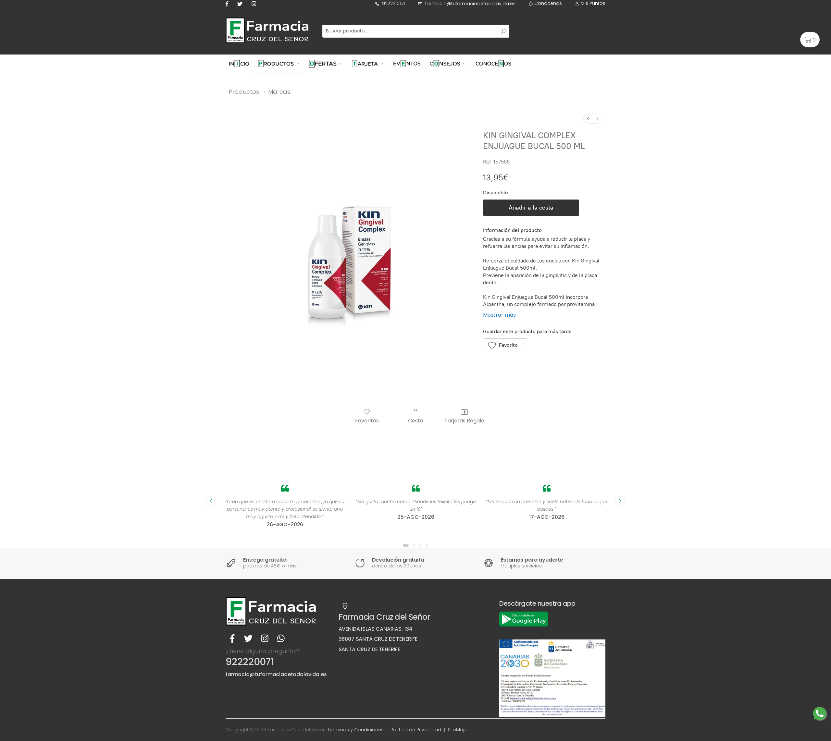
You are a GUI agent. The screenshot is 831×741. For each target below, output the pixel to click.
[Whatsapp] (280, 638)
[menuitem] (588, 118)
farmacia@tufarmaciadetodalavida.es (470, 3)
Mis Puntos (592, 3)
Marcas (279, 92)
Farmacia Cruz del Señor (384, 617)
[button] (810, 39)
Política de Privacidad (416, 729)
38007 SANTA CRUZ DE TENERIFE (378, 639)
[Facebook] (228, 3)
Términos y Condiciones (356, 729)
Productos (244, 92)
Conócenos (547, 3)
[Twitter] (241, 3)
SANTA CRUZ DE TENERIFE (369, 649)
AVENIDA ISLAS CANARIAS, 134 (376, 629)
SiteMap (457, 729)
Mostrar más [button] (499, 315)
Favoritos (367, 420)
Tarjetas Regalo (464, 420)
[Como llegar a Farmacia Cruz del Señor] (345, 606)
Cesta (415, 420)
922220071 (393, 3)
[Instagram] (255, 3)
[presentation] (211, 501)
